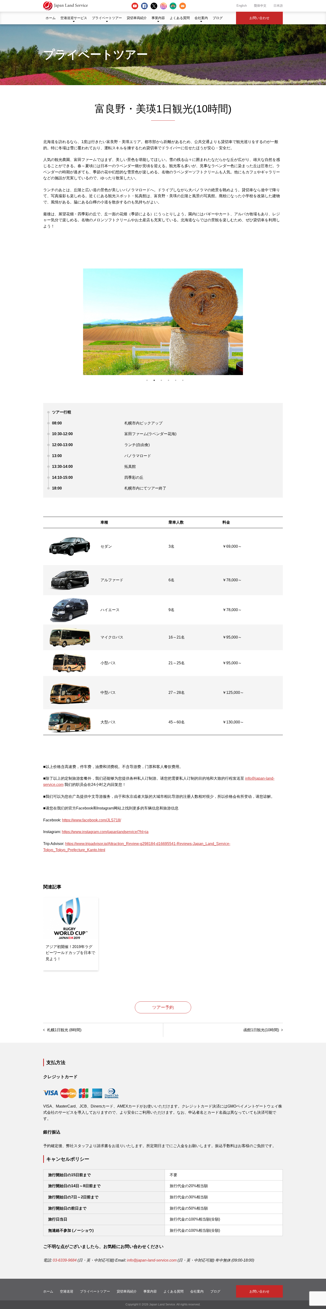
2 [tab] (154, 380)
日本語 (278, 5)
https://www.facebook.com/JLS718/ (91, 820)
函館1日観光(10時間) (261, 1030)
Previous (89, 313)
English (242, 5)
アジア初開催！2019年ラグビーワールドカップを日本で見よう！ (70, 953)
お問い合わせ (259, 18)
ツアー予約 (163, 1007)
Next (236, 313)
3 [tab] (161, 380)
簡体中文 (260, 5)
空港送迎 (66, 1291)
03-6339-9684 (65, 1260)
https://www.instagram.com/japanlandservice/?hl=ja (105, 832)
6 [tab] (182, 380)
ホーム (51, 18)
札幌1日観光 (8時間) (64, 1030)
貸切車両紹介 (137, 18)
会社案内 (201, 18)
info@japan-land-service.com (152, 1260)
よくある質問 (180, 18)
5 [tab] (175, 380)
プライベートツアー (107, 18)
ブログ (218, 18)
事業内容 (158, 18)
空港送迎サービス (73, 18)
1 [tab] (147, 380)
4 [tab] (168, 380)
